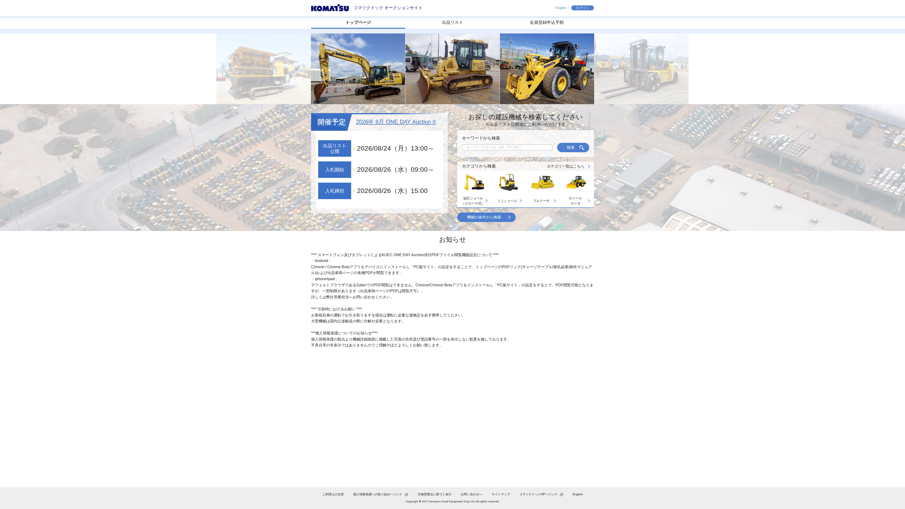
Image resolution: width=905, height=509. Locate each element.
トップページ (358, 22)
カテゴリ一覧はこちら (565, 166)
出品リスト (452, 22)
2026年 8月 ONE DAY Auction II (396, 122)
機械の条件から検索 (484, 217)
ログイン (582, 8)
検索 (571, 147)
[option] (358, 68)
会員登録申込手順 (547, 22)
